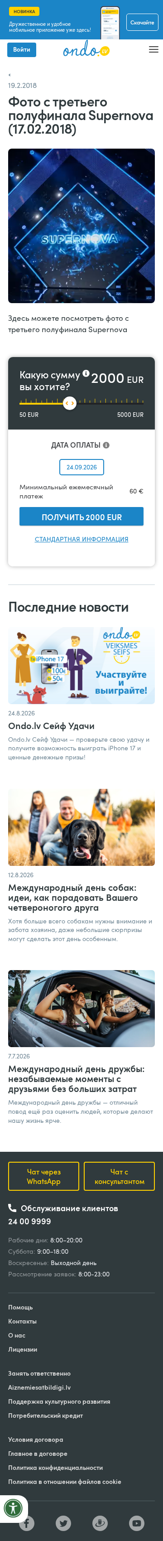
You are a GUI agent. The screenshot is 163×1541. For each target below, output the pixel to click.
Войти (21, 49)
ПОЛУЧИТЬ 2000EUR (82, 516)
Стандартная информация (82, 539)
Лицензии (22, 1349)
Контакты (22, 1321)
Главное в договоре (37, 1453)
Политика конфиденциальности (55, 1467)
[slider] (70, 403)
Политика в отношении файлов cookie (64, 1481)
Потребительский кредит (45, 1415)
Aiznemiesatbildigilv (39, 1387)
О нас (16, 1335)
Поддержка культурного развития (59, 1401)
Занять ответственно (39, 1373)
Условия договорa (35, 1439)
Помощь (20, 1307)
